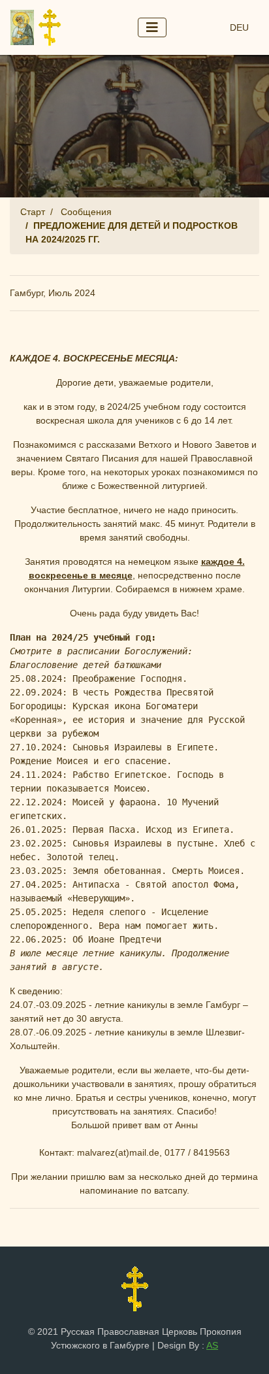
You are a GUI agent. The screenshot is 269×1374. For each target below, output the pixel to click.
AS (212, 1345)
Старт (32, 212)
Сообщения (86, 212)
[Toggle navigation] (152, 27)
